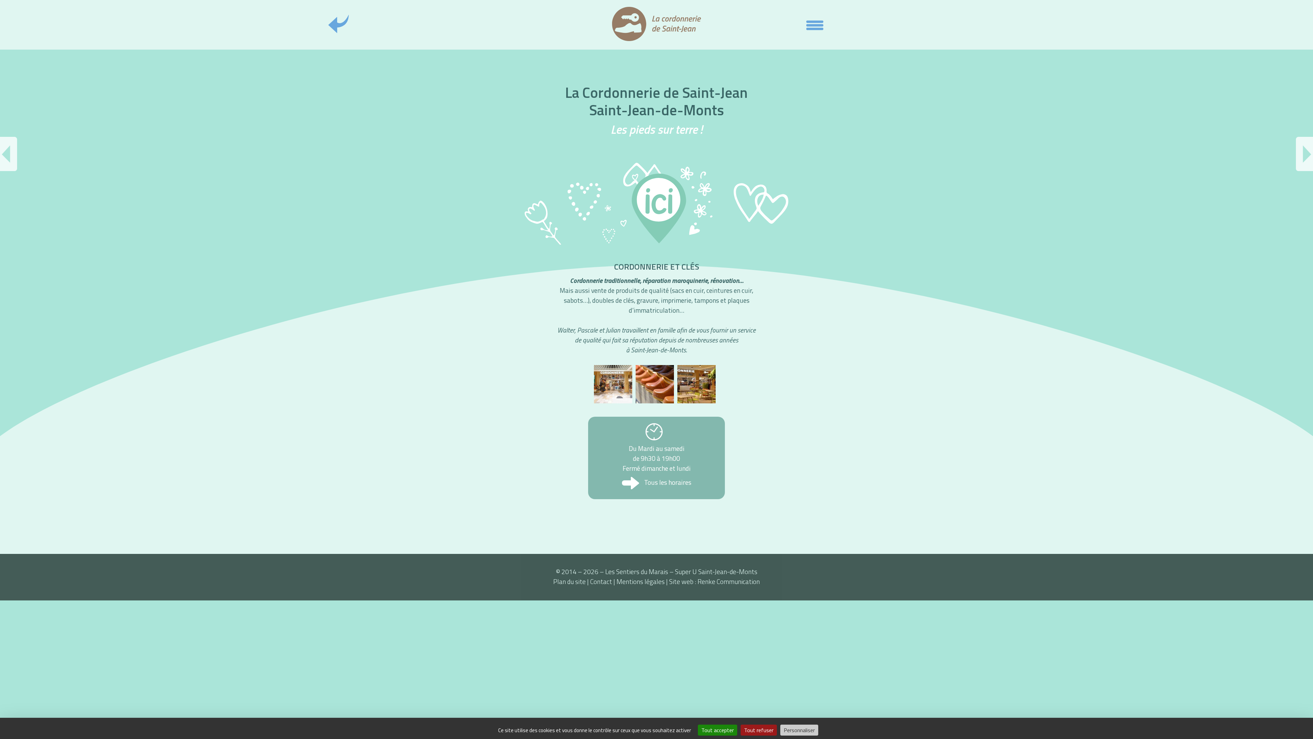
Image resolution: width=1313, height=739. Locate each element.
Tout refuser (758, 730)
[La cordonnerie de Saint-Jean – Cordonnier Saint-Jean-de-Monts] (613, 384)
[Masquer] (814, 27)
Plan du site (569, 581)
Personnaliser (799, 730)
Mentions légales (640, 581)
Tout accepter (717, 730)
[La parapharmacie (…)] (1304, 154)
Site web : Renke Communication (714, 581)
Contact (601, 581)
